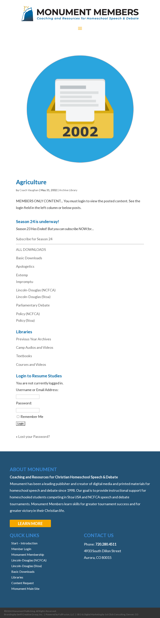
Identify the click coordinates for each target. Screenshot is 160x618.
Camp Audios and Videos (34, 347)
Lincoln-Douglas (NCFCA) (36, 290)
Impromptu (24, 281)
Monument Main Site (25, 588)
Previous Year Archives (33, 339)
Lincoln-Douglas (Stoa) (33, 297)
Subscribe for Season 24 (34, 239)
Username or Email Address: (37, 390)
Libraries (17, 577)
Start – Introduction (24, 543)
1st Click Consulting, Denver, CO (121, 614)
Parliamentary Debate (33, 305)
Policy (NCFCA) (28, 314)
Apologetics (25, 266)
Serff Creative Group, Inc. (30, 614)
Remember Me (31, 416)
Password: (24, 403)
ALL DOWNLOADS (31, 249)
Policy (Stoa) (25, 320)
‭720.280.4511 (105, 544)
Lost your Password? (34, 436)
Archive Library (68, 190)
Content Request (22, 583)
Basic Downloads (29, 258)
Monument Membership (27, 554)
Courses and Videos (31, 364)
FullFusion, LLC (66, 614)
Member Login (21, 549)
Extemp (22, 275)
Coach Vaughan (29, 190)
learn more (30, 523)
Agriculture (31, 181)
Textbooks (24, 356)
